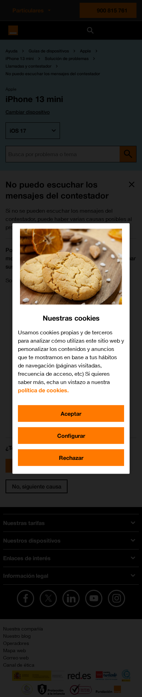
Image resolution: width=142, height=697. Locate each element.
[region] (71, 348)
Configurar (71, 435)
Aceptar (71, 413)
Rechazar (71, 457)
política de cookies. (43, 390)
